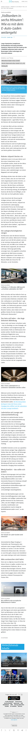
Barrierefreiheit (8, 703)
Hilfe (11, 704)
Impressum (17, 703)
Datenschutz (18, 701)
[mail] (18, 730)
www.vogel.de (14, 719)
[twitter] (5, 730)
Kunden (7, 706)
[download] (22, 730)
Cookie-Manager (9, 701)
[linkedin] (14, 730)
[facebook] (1, 730)
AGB (22, 703)
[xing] (10, 730)
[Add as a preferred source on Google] (14, 698)
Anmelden (24, 1)
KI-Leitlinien (13, 706)
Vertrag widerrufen (19, 704)
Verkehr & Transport (5, 6)
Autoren (20, 706)
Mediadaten (6, 704)
